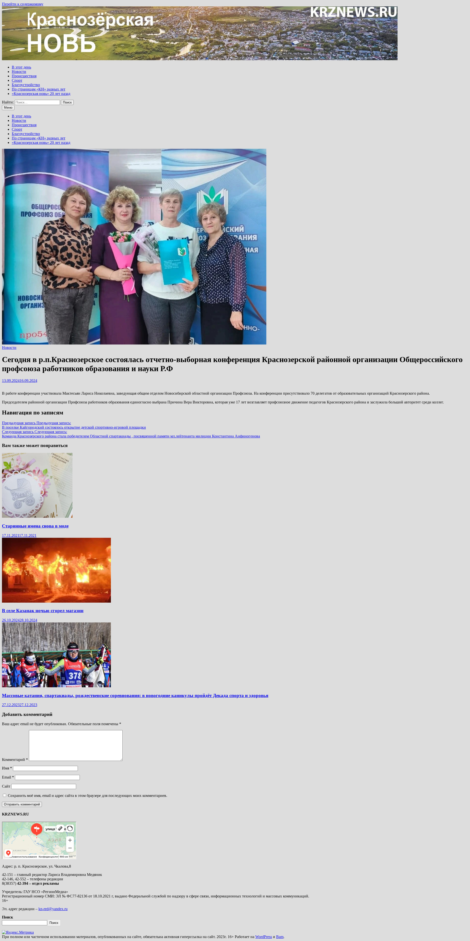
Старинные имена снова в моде (35, 525)
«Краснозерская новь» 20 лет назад (41, 94)
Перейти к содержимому (22, 4)
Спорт (17, 80)
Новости (19, 71)
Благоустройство (26, 85)
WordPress (263, 937)
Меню (8, 107)
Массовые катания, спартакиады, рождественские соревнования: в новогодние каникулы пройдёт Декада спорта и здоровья (135, 695)
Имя (7, 768)
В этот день (21, 67)
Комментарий (15, 759)
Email (8, 777)
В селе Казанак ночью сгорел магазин (42, 610)
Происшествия (24, 76)
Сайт (6, 786)
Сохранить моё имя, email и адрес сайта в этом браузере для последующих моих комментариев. (87, 795)
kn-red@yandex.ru (53, 909)
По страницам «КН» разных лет (38, 89)
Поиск (7, 917)
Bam (279, 937)
